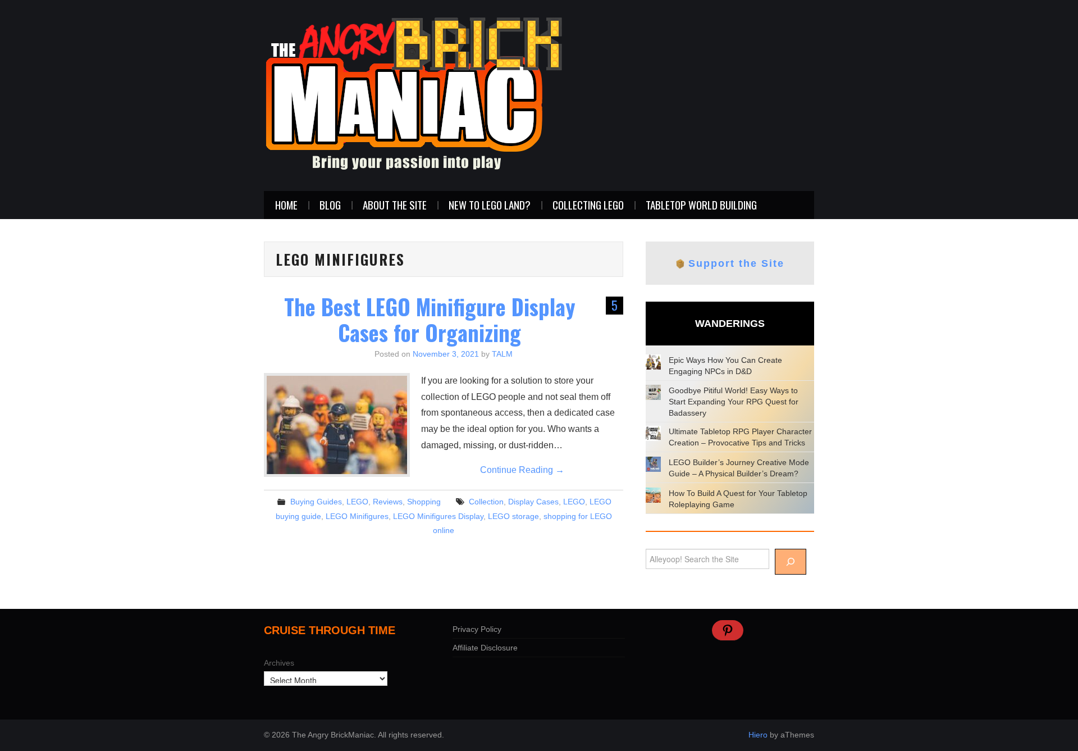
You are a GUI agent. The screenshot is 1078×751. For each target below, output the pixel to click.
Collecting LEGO (588, 205)
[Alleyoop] (790, 562)
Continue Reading (522, 470)
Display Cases (533, 501)
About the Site (395, 205)
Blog (330, 205)
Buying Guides (316, 501)
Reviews (388, 501)
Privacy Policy (477, 629)
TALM (502, 353)
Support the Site (736, 263)
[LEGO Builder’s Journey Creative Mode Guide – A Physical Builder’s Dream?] (653, 464)
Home (286, 205)
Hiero (758, 734)
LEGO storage (513, 516)
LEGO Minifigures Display (438, 516)
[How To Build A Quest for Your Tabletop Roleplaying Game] (653, 495)
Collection (486, 501)
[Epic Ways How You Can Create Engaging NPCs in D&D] (653, 362)
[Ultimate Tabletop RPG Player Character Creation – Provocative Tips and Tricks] (653, 433)
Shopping (424, 501)
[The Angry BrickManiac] (414, 94)
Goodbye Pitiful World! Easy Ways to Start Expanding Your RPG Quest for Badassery (733, 401)
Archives (279, 662)
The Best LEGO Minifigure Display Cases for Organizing (429, 319)
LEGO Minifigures (357, 516)
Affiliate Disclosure (485, 647)
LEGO (357, 501)
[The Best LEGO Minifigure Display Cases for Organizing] (337, 425)
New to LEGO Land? (490, 205)
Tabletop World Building (701, 205)
